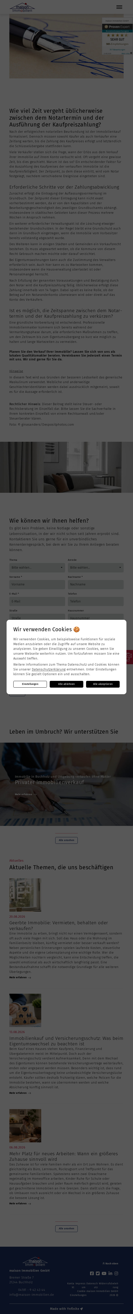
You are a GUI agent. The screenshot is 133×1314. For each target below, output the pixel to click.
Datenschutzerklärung (49, 669)
